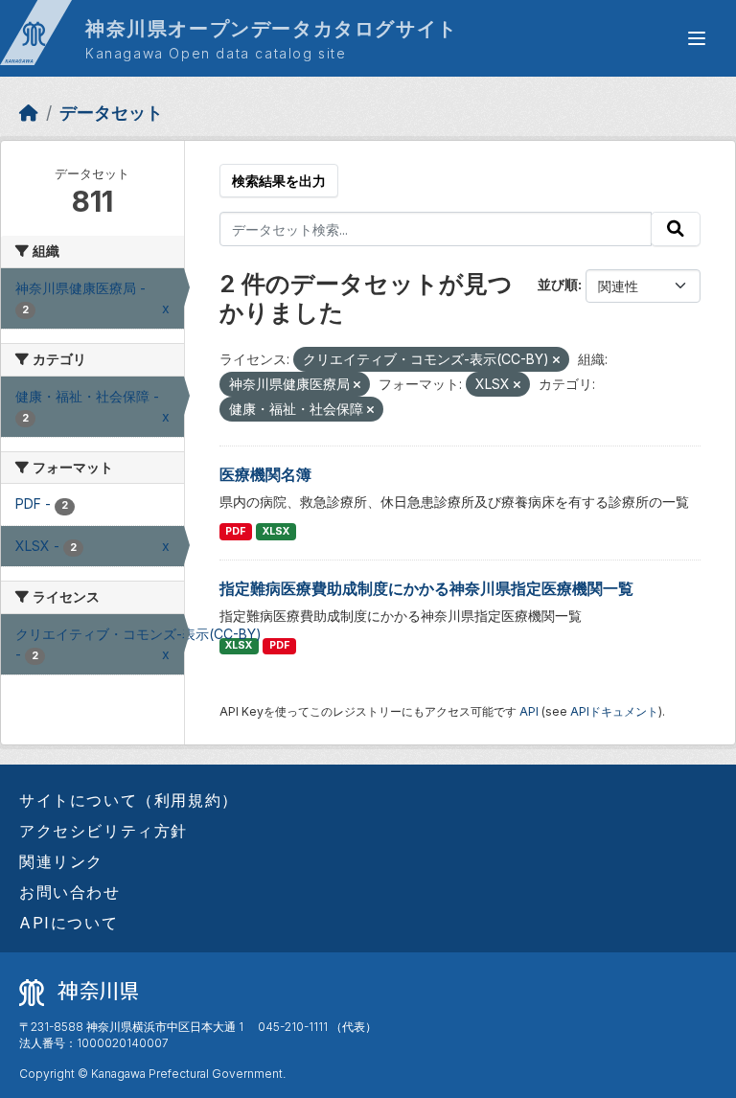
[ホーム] (28, 113)
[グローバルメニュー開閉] (696, 38)
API (529, 711)
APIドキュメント (614, 711)
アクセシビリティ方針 (103, 830)
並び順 (558, 284)
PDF (235, 531)
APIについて (68, 922)
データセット (111, 113)
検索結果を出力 (279, 180)
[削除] (556, 360)
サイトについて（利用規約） (129, 800)
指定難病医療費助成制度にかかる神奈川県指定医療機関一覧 (426, 588)
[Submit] (676, 229)
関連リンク (61, 861)
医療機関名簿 (265, 474)
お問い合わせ (70, 892)
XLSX (276, 531)
